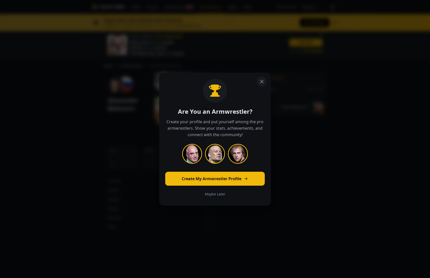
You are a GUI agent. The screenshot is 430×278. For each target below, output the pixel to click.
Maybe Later (215, 194)
